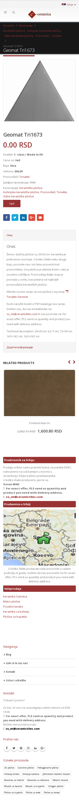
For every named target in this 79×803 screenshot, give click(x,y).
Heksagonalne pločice (47, 767)
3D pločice (9, 767)
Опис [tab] (9, 235)
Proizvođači (47, 192)
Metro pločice (11, 601)
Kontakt (10, 671)
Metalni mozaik (60, 780)
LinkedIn (23, 217)
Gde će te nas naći (17, 663)
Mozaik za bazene (13, 786)
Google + (31, 217)
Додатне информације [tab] (20, 347)
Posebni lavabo (13, 606)
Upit (11, 203)
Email (40, 217)
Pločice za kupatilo (13, 792)
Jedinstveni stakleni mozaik (56, 774)
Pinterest (21, 748)
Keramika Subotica (15, 596)
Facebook (6, 217)
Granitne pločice (26, 767)
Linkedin (35, 748)
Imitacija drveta (11, 774)
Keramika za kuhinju (16, 611)
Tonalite (24, 177)
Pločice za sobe (33, 792)
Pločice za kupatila (15, 616)
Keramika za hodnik (14, 780)
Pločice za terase (52, 792)
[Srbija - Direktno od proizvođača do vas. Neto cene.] (39, 14)
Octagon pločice (55, 786)
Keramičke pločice (30, 188)
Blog (8, 654)
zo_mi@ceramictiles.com (22, 314)
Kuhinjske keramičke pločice (21, 192)
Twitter (15, 217)
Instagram (28, 748)
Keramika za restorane (38, 780)
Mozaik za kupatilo (34, 786)
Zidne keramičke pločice (18, 196)
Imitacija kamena (31, 774)
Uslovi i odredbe (16, 680)
